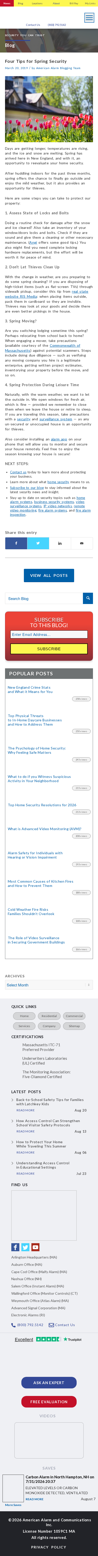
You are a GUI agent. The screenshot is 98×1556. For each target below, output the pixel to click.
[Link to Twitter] (25, 1247)
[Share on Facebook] (16, 543)
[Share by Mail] (82, 543)
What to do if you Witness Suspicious (39, 779)
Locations (37, 3)
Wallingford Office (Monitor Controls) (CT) (44, 1293)
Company (49, 1026)
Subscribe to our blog (27, 488)
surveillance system (55, 419)
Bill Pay (74, 3)
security (23, 419)
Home (24, 1016)
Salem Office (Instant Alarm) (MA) (37, 1286)
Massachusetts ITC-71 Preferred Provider (41, 1047)
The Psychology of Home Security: (37, 750)
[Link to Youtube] (35, 1247)
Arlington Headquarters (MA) (34, 1257)
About (56, 3)
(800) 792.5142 (57, 24)
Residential (49, 1016)
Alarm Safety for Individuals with (35, 855)
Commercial (74, 1016)
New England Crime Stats (30, 689)
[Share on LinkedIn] (60, 543)
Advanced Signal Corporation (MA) (38, 1308)
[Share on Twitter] (38, 543)
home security (58, 482)
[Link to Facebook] (15, 1247)
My (90, 3)
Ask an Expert (49, 1382)
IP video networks (57, 506)
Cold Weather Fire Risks (31, 912)
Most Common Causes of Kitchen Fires (40, 883)
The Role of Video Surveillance (36, 940)
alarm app (59, 439)
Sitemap (74, 1026)
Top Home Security (42, 805)
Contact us (18, 472)
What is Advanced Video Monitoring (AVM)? (45, 829)
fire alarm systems (52, 510)
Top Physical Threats (35, 720)
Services (24, 1026)
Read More (34, 1499)
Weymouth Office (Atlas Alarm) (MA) (40, 1300)
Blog (20, 3)
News (7, 3)
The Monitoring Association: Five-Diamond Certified (46, 1074)
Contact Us (33, 24)
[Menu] (89, 16)
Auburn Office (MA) (26, 1264)
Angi (33, 242)
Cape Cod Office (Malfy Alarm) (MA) (39, 1272)
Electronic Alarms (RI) (28, 1315)
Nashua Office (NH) (26, 1279)
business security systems (54, 502)
